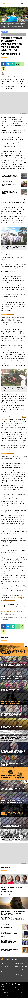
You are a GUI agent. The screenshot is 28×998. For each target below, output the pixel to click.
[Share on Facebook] (3, 64)
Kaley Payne (9, 74)
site (23, 144)
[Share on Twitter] (8, 64)
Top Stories (4, 966)
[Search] (22, 3)
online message (15, 162)
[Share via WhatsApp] (12, 64)
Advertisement (23, 113)
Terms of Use (18, 992)
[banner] (4, 3)
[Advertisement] (14, 103)
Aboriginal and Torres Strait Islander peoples (12, 35)
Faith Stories (4, 972)
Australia (4, 31)
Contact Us (5, 992)
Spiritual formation (20, 963)
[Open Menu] (26, 3)
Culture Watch (5, 969)
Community (5, 995)
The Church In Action (21, 966)
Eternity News (10, 959)
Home (3, 963)
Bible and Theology (6, 975)
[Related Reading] (3, 68)
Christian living (19, 969)
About (3, 989)
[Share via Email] (17, 64)
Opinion (17, 972)
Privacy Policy (18, 989)
